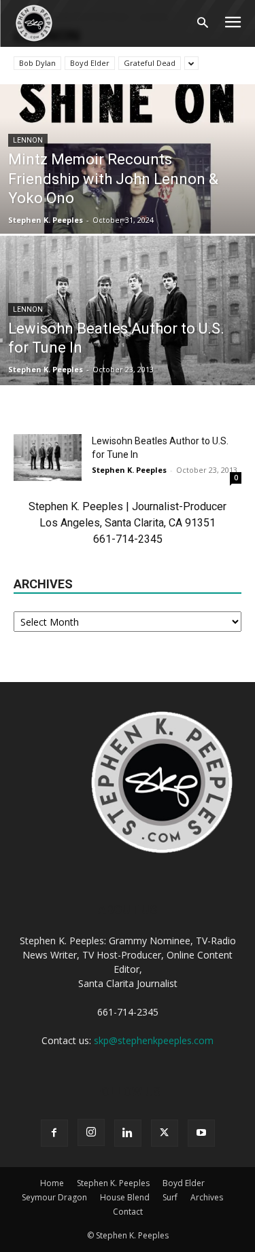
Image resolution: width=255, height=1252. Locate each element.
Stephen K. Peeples (45, 220)
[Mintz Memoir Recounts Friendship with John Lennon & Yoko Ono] (127, 194)
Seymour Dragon (54, 1197)
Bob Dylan (37, 63)
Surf (170, 1197)
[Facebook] (54, 1133)
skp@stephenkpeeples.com (154, 1040)
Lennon (28, 140)
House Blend (125, 1197)
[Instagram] (91, 1132)
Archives (206, 1197)
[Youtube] (201, 1133)
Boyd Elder (89, 63)
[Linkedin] (127, 1133)
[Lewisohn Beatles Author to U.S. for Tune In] (127, 346)
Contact (128, 1211)
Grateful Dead (149, 63)
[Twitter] (164, 1133)
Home (52, 1183)
